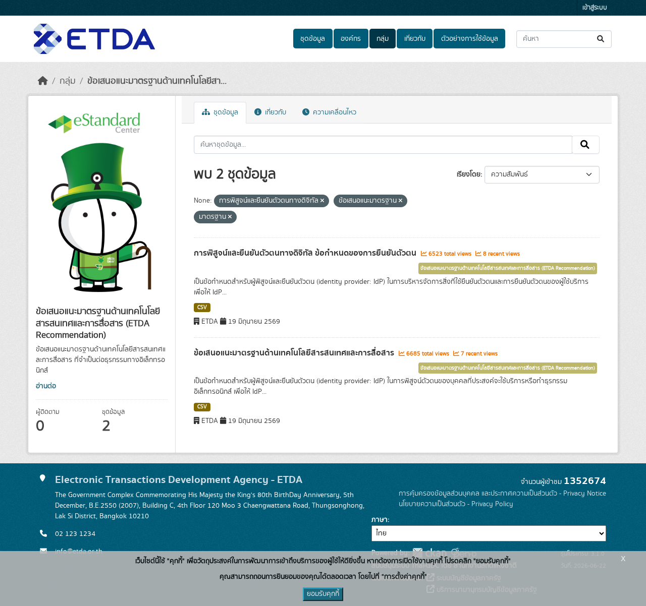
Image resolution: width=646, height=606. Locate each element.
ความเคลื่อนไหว (333, 112)
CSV (202, 308)
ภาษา (379, 520)
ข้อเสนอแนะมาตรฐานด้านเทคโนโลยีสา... (157, 81)
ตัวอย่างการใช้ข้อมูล (469, 39)
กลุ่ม (382, 39)
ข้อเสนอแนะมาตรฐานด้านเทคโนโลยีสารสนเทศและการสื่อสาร (295, 352)
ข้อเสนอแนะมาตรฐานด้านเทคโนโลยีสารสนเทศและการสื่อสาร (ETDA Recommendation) (507, 268)
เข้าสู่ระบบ (594, 8)
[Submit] (601, 39)
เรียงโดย (468, 174)
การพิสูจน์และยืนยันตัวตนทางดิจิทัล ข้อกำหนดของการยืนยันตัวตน (306, 253)
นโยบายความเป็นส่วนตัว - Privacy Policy (456, 504)
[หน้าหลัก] (43, 81)
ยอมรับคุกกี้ (323, 594)
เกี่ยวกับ (414, 39)
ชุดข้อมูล (312, 39)
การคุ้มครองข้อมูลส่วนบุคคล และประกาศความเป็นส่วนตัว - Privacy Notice (502, 494)
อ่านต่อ (46, 386)
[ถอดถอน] (322, 201)
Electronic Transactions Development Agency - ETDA (178, 479)
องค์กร (351, 39)
